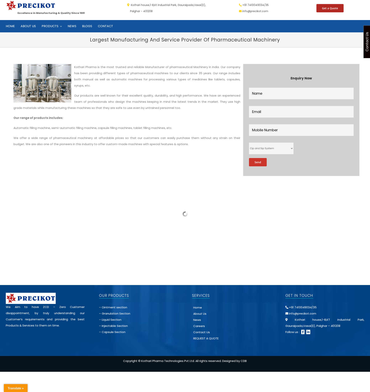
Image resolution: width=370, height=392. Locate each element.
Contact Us (201, 332)
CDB (244, 361)
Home (197, 307)
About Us (199, 314)
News (197, 320)
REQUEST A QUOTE (206, 338)
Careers (199, 326)
